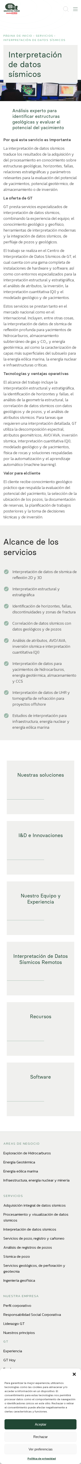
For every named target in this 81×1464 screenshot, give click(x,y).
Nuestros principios (19, 1333)
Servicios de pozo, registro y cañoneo (33, 1238)
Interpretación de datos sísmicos (34, 40)
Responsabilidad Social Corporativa (32, 1314)
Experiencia (12, 1351)
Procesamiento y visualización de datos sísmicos (35, 1217)
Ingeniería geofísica (19, 1280)
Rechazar (40, 1437)
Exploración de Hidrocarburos (27, 1153)
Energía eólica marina (20, 1171)
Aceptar (40, 1424)
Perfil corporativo (17, 1305)
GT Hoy (9, 1360)
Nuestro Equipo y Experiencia (41, 899)
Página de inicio (17, 35)
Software (40, 1077)
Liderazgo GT (14, 1323)
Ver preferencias (41, 1449)
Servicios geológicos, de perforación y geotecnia (34, 1268)
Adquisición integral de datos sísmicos (34, 1205)
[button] (74, 1374)
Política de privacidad (41, 1459)
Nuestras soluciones (40, 775)
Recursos (40, 1016)
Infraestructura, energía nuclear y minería (36, 1180)
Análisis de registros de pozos (27, 1247)
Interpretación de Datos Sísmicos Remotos (40, 959)
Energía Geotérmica (19, 1162)
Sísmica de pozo (16, 1256)
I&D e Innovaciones (40, 835)
